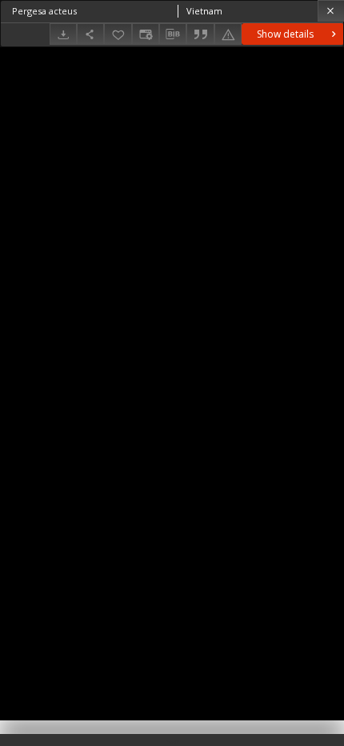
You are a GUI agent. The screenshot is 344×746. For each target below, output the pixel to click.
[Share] (90, 34)
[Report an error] (228, 34)
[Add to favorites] (117, 34)
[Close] (331, 11)
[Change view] (145, 34)
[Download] (63, 34)
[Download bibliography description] (172, 34)
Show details (285, 34)
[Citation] (200, 34)
